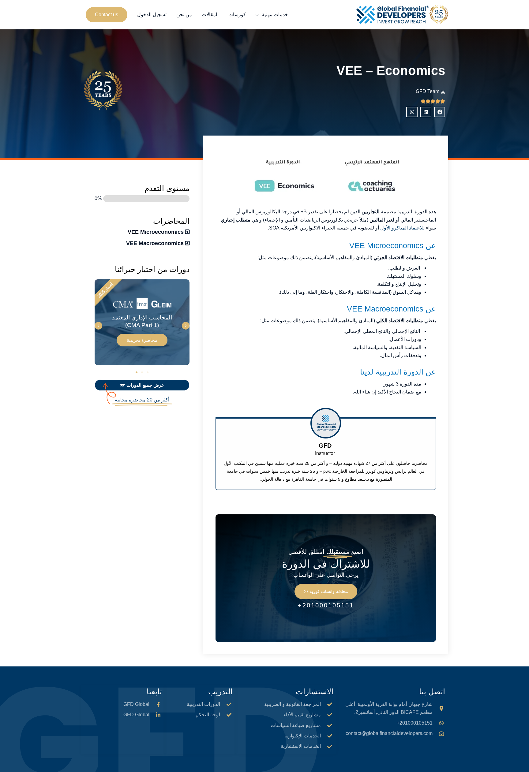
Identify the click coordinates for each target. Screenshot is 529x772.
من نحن (184, 14)
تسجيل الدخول (152, 14)
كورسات (237, 14)
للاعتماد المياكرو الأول (402, 227)
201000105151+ (326, 605)
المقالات (210, 14)
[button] (106, 14)
